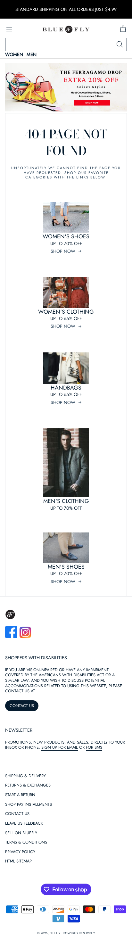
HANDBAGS (66, 387)
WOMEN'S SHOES (66, 236)
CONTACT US (22, 706)
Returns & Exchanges (28, 785)
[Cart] (123, 29)
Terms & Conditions (26, 842)
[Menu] (9, 29)
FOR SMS (94, 747)
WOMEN (14, 55)
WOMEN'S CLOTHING (66, 312)
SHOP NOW (63, 251)
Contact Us (17, 814)
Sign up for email (59, 747)
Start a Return (20, 795)
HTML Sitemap (18, 861)
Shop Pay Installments (28, 804)
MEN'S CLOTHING (66, 501)
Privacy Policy (20, 852)
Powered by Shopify (79, 933)
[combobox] (66, 44)
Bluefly (55, 933)
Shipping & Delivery (25, 776)
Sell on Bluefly (21, 833)
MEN (32, 55)
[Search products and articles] (119, 45)
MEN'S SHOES (66, 567)
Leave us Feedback (24, 823)
